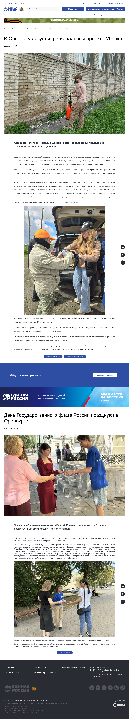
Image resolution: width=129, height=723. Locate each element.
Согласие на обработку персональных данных (21, 712)
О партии (7, 15)
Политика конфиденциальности (15, 708)
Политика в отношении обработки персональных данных (25, 710)
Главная (6, 29)
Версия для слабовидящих (115, 3)
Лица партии (23, 15)
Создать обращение (105, 375)
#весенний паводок (53, 356)
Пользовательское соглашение (15, 706)
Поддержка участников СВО (64, 20)
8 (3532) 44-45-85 (104, 670)
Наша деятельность (42, 15)
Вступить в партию (118, 15)
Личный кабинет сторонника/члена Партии (105, 9)
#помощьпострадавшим (75, 356)
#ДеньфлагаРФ (64, 652)
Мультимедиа (98, 15)
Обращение (72, 9)
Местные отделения (63, 15)
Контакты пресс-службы (45, 673)
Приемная (82, 15)
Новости (30, 29)
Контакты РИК (12, 673)
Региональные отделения (74, 667)
